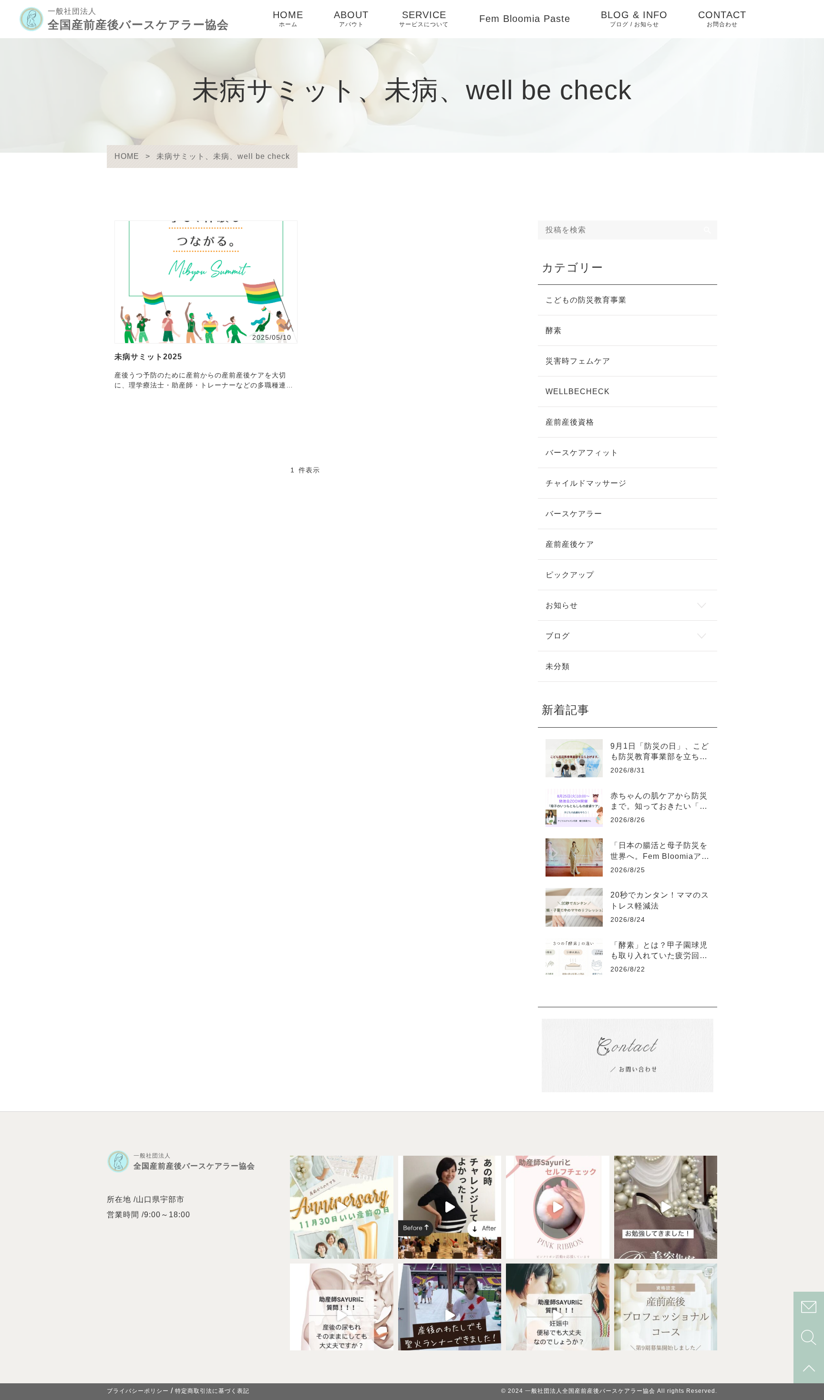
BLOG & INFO (634, 19)
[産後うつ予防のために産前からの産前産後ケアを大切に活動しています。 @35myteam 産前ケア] (450, 1315)
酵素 (554, 330)
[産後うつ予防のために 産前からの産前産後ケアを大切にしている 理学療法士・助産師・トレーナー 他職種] (341, 1315)
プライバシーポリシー (138, 1391)
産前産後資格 (570, 422)
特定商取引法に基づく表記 (212, 1391)
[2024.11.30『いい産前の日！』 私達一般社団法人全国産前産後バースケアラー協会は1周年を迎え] (341, 1207)
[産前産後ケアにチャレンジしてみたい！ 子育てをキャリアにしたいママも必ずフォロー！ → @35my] (666, 1315)
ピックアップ (570, 575)
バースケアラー (574, 514)
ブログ (558, 636)
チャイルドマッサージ (586, 483)
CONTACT (722, 19)
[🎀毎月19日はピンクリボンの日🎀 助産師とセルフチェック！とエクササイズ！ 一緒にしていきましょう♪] (557, 1207)
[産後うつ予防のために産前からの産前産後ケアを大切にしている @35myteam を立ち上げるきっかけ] (450, 1207)
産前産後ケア (570, 544)
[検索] (707, 230)
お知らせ (562, 605)
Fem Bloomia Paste (524, 18)
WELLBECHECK (578, 391)
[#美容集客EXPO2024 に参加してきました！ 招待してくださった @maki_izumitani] (666, 1207)
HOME (288, 19)
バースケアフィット (582, 453)
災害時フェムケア (578, 361)
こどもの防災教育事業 (586, 300)
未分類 (558, 666)
